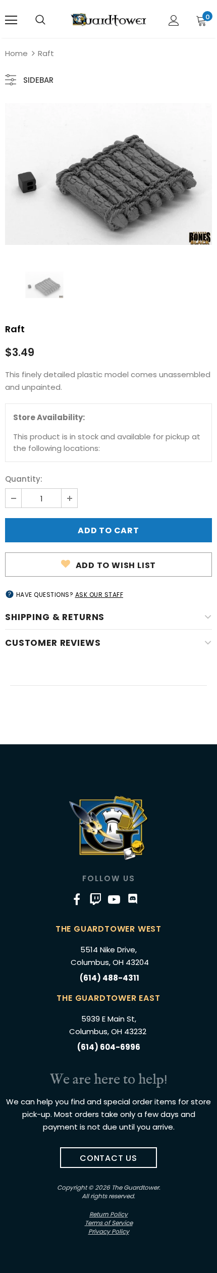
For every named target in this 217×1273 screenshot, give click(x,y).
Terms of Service (109, 1222)
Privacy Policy (108, 1231)
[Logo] (108, 19)
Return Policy (108, 1214)
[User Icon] (174, 20)
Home (16, 53)
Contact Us (108, 1158)
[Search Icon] (40, 20)
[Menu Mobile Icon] (11, 20)
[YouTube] (114, 899)
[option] (108, 174)
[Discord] (133, 899)
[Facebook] (77, 899)
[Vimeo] (95, 899)
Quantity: (23, 479)
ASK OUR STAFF (99, 594)
